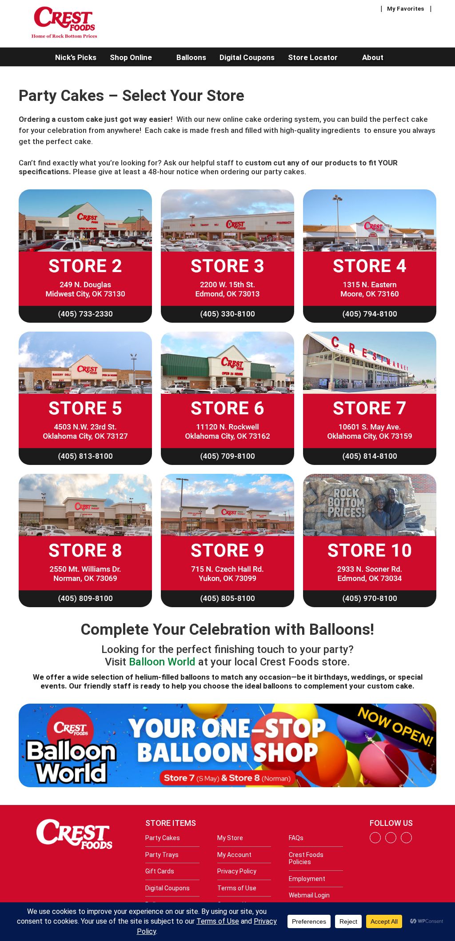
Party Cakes (162, 837)
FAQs (296, 837)
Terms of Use (236, 888)
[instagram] (390, 841)
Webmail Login (309, 895)
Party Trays (162, 854)
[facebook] (375, 841)
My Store (230, 837)
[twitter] (406, 841)
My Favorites (405, 8)
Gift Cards (159, 871)
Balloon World (162, 662)
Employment (307, 878)
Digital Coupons (167, 888)
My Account (234, 854)
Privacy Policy (236, 871)
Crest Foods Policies (306, 858)
